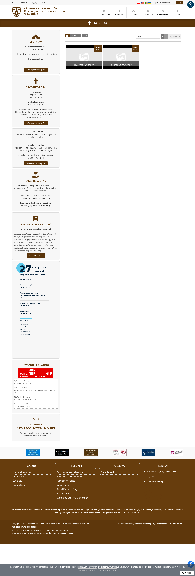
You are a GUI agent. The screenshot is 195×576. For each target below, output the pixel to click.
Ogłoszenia (119, 14)
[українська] (149, 2)
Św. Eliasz (17, 480)
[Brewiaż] (83, 452)
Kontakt (177, 14)
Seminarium (63, 493)
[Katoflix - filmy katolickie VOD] (54, 452)
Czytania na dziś (108, 472)
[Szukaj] (179, 2)
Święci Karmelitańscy (67, 489)
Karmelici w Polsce (66, 480)
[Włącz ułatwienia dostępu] (190, 4)
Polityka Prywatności (87, 570)
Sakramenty (162, 14)
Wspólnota (18, 476)
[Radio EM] (112, 452)
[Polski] (138, 2)
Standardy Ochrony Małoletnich (72, 497)
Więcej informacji (35, 69)
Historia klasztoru (22, 472)
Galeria (99, 23)
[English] (142, 2)
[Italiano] (146, 2)
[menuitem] (104, 12)
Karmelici (147, 14)
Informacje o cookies (107, 570)
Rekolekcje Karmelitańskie (70, 476)
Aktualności (104, 14)
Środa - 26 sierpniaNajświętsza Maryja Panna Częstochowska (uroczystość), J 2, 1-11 (35, 390)
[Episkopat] (170, 452)
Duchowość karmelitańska (70, 472)
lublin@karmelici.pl (21, 2)
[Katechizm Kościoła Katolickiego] (26, 452)
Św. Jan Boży (19, 485)
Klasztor (133, 14)
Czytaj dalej (34, 255)
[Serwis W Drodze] (141, 452)
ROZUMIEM (187, 573)
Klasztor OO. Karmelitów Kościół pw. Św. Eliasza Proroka (41, 12)
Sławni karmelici (65, 485)
